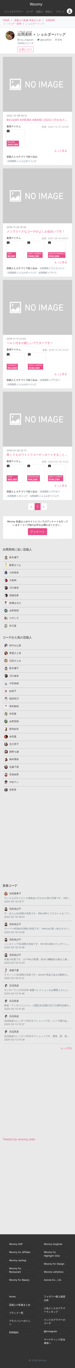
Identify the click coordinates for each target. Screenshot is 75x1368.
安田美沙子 (15, 908)
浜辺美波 (14, 985)
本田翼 (12, 736)
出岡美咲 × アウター (50, 380)
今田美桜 (14, 683)
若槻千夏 (14, 970)
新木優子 (14, 557)
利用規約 (14, 1332)
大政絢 (12, 580)
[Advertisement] (37, 837)
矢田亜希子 (15, 893)
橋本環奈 (14, 759)
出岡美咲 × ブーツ (47, 272)
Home (12, 1296)
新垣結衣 (14, 729)
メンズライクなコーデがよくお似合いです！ (36, 231)
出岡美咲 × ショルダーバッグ (21, 161)
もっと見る (60, 150)
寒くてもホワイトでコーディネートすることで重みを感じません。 (37, 454)
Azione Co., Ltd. (53, 1280)
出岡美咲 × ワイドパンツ (52, 268)
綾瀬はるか (15, 603)
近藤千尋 (14, 767)
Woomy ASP (16, 1244)
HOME (6, 20)
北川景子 (14, 744)
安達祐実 (14, 774)
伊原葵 (12, 713)
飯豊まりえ (15, 565)
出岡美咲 (50, 20)
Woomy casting (17, 1260)
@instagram (50, 1331)
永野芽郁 (14, 610)
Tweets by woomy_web (19, 1139)
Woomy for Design (54, 1263)
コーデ (29, 11)
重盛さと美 (15, 653)
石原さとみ (15, 660)
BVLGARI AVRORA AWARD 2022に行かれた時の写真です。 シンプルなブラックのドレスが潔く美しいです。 (37, 120)
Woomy (36, 4)
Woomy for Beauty (19, 1280)
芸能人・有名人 (44, 11)
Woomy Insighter (53, 1244)
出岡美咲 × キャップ (17, 496)
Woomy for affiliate (19, 1252)
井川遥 (12, 625)
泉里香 (12, 789)
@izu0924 (46, 39)
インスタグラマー (13, 11)
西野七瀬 (14, 751)
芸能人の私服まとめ (19, 1304)
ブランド (60, 11)
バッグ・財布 (14, 23)
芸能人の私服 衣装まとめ (27, 20)
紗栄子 (12, 691)
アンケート (37, 531)
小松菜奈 (14, 572)
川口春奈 (14, 587)
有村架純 (14, 706)
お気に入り (25, 49)
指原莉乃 (14, 698)
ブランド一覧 (16, 1312)
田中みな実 (15, 645)
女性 (59, 39)
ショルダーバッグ (51, 34)
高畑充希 (14, 595)
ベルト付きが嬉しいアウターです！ (30, 343)
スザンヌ (14, 618)
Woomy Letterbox (54, 1272)
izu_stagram (26, 39)
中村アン (14, 782)
